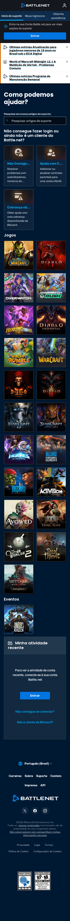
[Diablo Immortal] (51, 320)
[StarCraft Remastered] (51, 417)
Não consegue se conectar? (35, 711)
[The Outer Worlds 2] (19, 547)
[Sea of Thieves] (51, 547)
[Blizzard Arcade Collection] (51, 449)
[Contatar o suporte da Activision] (51, 482)
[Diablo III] (51, 385)
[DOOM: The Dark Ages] (51, 514)
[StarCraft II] (19, 417)
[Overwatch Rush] (51, 288)
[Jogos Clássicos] (19, 482)
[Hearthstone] (19, 320)
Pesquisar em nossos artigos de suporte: (27, 114)
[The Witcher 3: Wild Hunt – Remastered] (19, 579)
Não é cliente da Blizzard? (35, 722)
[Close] (67, 50)
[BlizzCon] (19, 619)
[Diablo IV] (51, 255)
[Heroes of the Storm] (19, 449)
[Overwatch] (19, 288)
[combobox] (35, 121)
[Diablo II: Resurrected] (19, 385)
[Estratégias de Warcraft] (51, 352)
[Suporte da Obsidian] (19, 514)
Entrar (35, 36)
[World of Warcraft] (19, 255)
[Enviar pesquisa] (7, 121)
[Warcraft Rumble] (19, 352)
